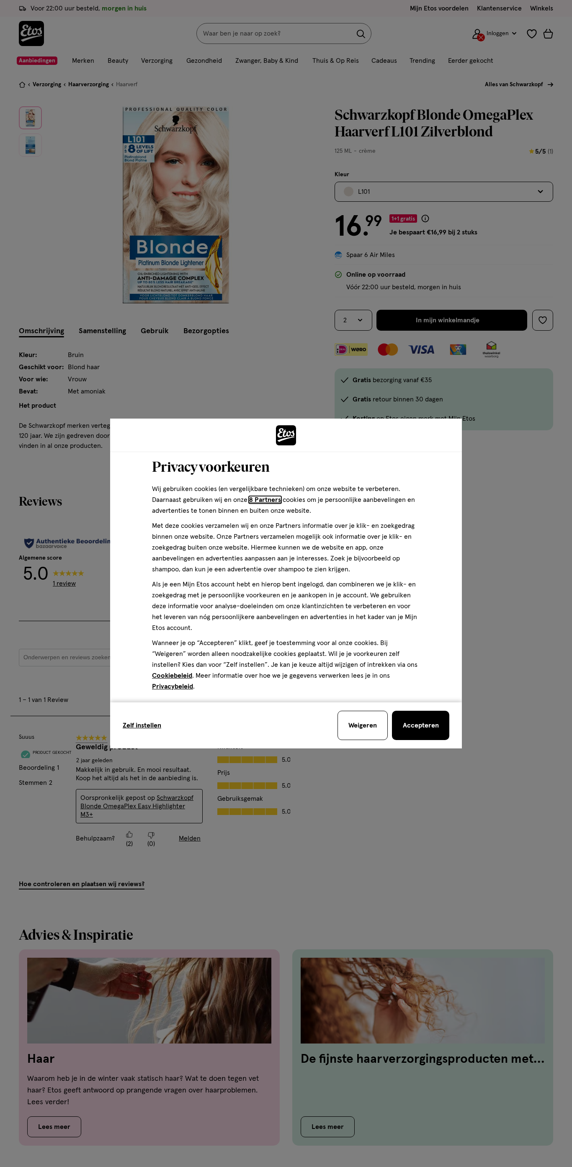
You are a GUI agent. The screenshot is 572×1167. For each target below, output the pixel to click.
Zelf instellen (142, 725)
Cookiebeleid (172, 675)
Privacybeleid (172, 686)
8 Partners (265, 499)
